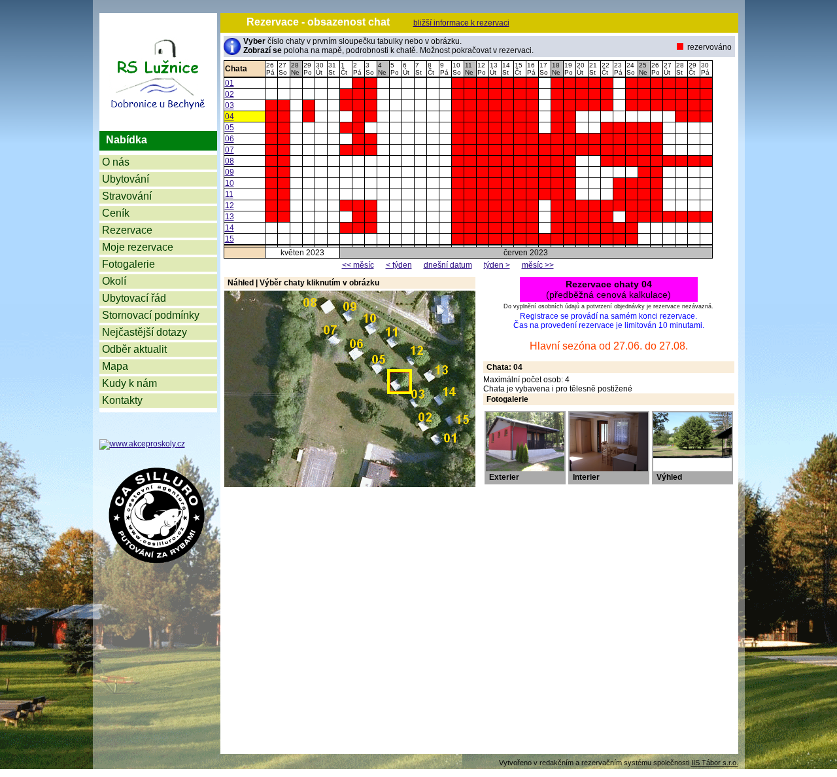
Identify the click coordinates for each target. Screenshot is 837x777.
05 (229, 127)
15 (229, 239)
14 (229, 227)
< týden (399, 265)
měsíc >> (538, 265)
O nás (115, 162)
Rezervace (127, 230)
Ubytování (125, 179)
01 (229, 83)
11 (229, 194)
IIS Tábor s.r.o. (714, 763)
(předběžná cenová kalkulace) (608, 289)
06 (229, 138)
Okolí (114, 281)
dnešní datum (448, 265)
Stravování (127, 196)
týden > (497, 265)
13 (229, 216)
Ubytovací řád (134, 298)
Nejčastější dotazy (144, 332)
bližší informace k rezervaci (461, 22)
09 (229, 172)
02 (229, 94)
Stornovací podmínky (150, 315)
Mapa (115, 366)
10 (229, 183)
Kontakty (122, 400)
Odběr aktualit (134, 349)
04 (229, 116)
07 (229, 149)
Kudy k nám (129, 383)
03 (229, 105)
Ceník (115, 213)
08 (229, 161)
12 (229, 205)
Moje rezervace (137, 247)
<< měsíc (358, 265)
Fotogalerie (128, 264)
